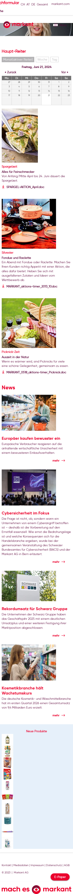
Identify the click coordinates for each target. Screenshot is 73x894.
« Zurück (10, 72)
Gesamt (42, 4)
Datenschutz (54, 865)
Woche (42, 59)
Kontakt (6, 865)
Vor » (64, 72)
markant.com (60, 4)
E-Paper (60, 877)
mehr (55, 460)
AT (28, 4)
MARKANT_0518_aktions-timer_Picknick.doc (36, 372)
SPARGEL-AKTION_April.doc (25, 187)
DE (33, 4)
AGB (67, 865)
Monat (18, 59)
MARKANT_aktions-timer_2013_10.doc (31, 286)
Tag (54, 59)
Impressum (37, 865)
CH (23, 4)
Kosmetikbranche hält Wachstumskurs (22, 691)
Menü (55, 25)
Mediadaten (21, 865)
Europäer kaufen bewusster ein (31, 438)
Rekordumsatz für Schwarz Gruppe (34, 608)
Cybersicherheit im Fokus (25, 513)
